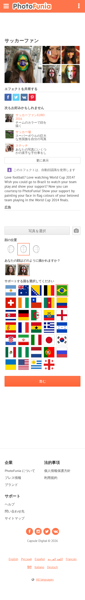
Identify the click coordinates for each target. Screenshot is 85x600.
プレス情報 (13, 478)
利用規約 (50, 478)
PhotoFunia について (20, 471)
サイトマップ (15, 518)
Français (71, 559)
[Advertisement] (42, 24)
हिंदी (29, 567)
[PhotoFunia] (32, 6)
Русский (26, 559)
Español (40, 559)
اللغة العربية (55, 559)
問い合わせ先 (15, 511)
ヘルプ (10, 504)
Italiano (39, 567)
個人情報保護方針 (57, 471)
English (13, 559)
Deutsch (52, 567)
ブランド (11, 485)
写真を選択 (37, 230)
